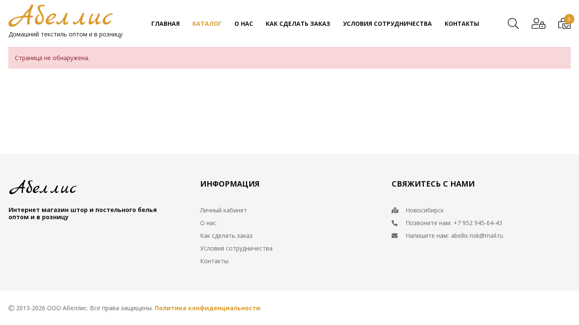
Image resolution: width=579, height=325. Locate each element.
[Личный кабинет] (539, 24)
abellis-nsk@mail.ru (477, 235)
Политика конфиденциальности (207, 308)
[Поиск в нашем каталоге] (513, 24)
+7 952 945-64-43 (478, 223)
